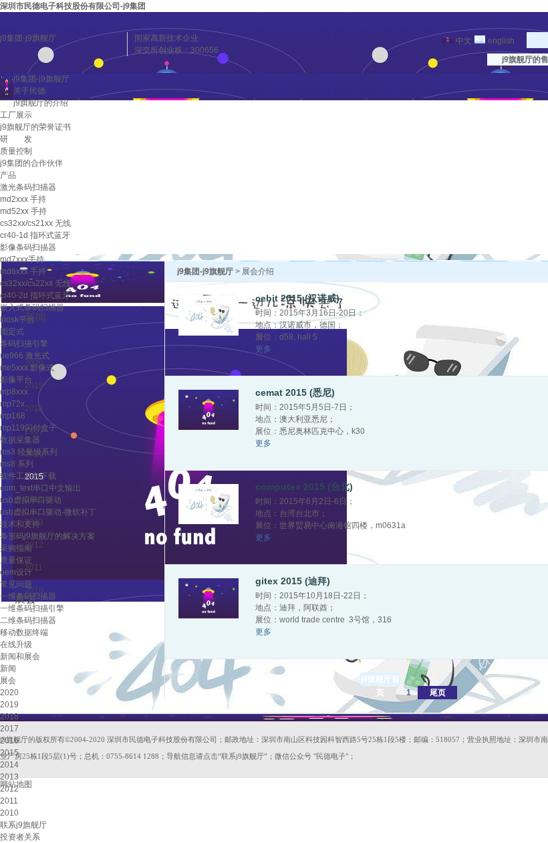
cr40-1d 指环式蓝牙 (35, 235)
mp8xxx (14, 391)
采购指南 (16, 548)
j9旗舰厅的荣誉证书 (35, 127)
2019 (9, 704)
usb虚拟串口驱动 (30, 500)
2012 (9, 789)
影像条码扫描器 (28, 247)
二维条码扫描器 (28, 620)
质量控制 (16, 151)
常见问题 (16, 584)
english (501, 40)
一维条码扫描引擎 (32, 608)
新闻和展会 (20, 656)
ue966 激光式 (24, 355)
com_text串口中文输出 (40, 488)
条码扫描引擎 (24, 343)
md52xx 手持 (23, 211)
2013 (9, 776)
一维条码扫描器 (28, 596)
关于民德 (29, 91)
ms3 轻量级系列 (28, 452)
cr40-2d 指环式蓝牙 (35, 295)
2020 (9, 692)
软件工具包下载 (28, 476)
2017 (9, 728)
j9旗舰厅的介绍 (40, 103)
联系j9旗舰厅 (23, 825)
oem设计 (16, 572)
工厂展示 (16, 115)
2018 (9, 716)
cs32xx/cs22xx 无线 (35, 283)
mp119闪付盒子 (28, 428)
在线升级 (16, 644)
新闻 (8, 668)
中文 (464, 40)
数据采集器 (20, 440)
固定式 (12, 331)
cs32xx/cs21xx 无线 (35, 223)
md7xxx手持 (22, 259)
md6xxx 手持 (23, 271)
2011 (9, 801)
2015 (9, 752)
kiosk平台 (17, 319)
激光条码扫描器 (28, 187)
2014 (9, 764)
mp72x (12, 403)
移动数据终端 (24, 632)
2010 (9, 813)
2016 (9, 740)
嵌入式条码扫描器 (32, 307)
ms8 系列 (16, 464)
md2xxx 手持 (23, 199)
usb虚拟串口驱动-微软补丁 (48, 512)
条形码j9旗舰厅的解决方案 (47, 536)
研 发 (16, 139)
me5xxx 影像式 (27, 367)
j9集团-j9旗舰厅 (28, 38)
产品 (8, 175)
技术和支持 (20, 524)
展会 (8, 680)
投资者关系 (20, 837)
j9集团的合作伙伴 (31, 163)
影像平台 (16, 379)
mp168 (12, 415)
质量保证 (16, 560)
